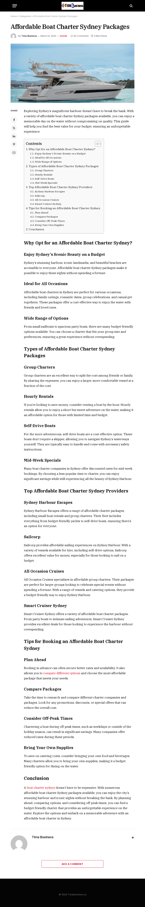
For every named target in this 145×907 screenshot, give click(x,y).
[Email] (14, 152)
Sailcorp (40, 195)
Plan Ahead (41, 212)
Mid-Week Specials (46, 182)
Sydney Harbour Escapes (50, 191)
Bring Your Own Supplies (49, 225)
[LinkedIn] (14, 136)
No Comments (81, 36)
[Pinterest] (14, 144)
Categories (25, 16)
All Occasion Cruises (47, 199)
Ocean (63, 36)
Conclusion (36, 229)
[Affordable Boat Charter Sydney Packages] (72, 73)
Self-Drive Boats (44, 178)
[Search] (131, 6)
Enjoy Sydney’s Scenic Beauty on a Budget (60, 153)
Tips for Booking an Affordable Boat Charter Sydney (64, 208)
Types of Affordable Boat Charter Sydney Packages (63, 166)
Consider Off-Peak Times (50, 220)
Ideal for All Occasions (48, 157)
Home (14, 16)
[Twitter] (14, 128)
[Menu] (14, 6)
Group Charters (44, 170)
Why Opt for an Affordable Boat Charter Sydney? (62, 149)
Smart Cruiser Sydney (48, 203)
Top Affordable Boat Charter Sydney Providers (60, 187)
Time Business (29, 36)
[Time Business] (73, 6)
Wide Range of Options (48, 161)
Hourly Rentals (44, 174)
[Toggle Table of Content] (96, 144)
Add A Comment (72, 864)
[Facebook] (14, 119)
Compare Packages (46, 216)
